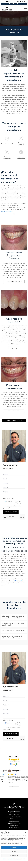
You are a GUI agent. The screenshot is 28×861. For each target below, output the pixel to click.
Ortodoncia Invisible (14, 821)
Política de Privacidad (15, 858)
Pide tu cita (14, 4)
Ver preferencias (14, 855)
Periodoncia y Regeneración (14, 816)
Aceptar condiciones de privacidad (12, 507)
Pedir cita (14, 348)
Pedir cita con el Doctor (14, 411)
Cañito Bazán (21, 1)
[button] (26, 832)
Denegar (14, 851)
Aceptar (14, 847)
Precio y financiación (14, 827)
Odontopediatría (14, 825)
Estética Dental (14, 819)
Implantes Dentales (14, 814)
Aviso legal (23, 858)
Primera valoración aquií (14, 281)
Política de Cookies (7, 858)
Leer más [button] (3, 782)
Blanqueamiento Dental (14, 823)
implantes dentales (6, 211)
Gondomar (8, 1)
